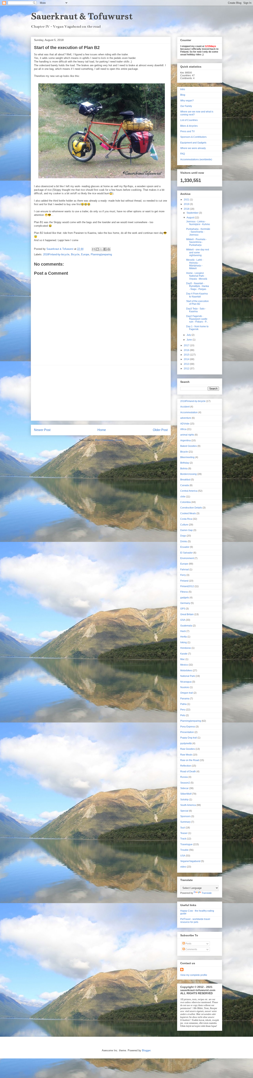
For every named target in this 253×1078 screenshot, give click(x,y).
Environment (187, 558)
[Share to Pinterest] (109, 249)
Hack (183, 631)
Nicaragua (186, 681)
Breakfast (185, 479)
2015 (187, 354)
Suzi (182, 827)
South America (188, 805)
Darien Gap (186, 530)
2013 (187, 364)
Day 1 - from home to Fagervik (197, 328)
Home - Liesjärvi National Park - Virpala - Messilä (196, 276)
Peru (182, 709)
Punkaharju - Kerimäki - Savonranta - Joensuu (198, 232)
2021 (187, 199)
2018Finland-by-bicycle (56, 254)
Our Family (186, 106)
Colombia (185, 502)
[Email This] (94, 249)
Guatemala (186, 625)
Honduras (185, 648)
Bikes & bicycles (189, 125)
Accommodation (189, 412)
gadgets (184, 597)
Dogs (183, 535)
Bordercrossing (188, 474)
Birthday (184, 462)
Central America (188, 490)
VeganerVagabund (190, 861)
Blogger (146, 1050)
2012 (187, 368)
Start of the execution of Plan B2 (197, 302)
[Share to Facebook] (105, 249)
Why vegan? (187, 100)
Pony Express (187, 726)
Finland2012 (187, 586)
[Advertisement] (100, 393)
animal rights (187, 434)
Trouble (184, 850)
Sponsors (185, 816)
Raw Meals (186, 754)
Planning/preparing (101, 254)
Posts (188, 943)
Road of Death (188, 771)
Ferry (183, 575)
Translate (207, 893)
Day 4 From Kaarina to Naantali (197, 295)
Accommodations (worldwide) (196, 159)
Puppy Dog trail (188, 737)
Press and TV (187, 131)
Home (101, 430)
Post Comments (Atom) (108, 440)
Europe (85, 254)
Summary (185, 822)
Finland (184, 580)
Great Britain (187, 614)
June (190, 339)
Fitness (184, 591)
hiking (183, 642)
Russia (184, 777)
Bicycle (75, 254)
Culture (184, 524)
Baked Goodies (188, 446)
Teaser (184, 833)
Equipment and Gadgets (193, 142)
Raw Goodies (187, 749)
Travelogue (186, 844)
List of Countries (189, 120)
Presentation (187, 732)
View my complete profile (193, 975)
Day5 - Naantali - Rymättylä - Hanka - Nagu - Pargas (197, 286)
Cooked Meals (188, 513)
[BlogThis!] (97, 249)
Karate (183, 653)
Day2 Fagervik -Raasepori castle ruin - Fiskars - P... (197, 319)
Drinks (183, 541)
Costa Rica (186, 519)
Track (183, 838)
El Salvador (186, 552)
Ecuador (184, 547)
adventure (185, 418)
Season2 (185, 782)
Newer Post (42, 430)
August (191, 217)
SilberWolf (185, 793)
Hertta (183, 636)
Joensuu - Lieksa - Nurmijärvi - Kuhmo (198, 223)
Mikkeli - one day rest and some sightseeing (197, 252)
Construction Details (191, 507)
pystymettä (186, 743)
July (189, 335)
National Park (187, 676)
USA (182, 855)
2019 (187, 204)
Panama (184, 698)
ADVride (184, 423)
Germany (185, 603)
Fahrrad (184, 569)
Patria (183, 704)
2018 (187, 208)
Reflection (185, 765)
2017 (187, 345)
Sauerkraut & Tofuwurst (82, 16)
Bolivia (184, 468)
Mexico (184, 664)
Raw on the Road (189, 760)
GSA (182, 620)
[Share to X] (101, 249)
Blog (182, 94)
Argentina (185, 440)
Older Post (160, 430)
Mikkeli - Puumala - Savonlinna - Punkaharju (196, 242)
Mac (182, 659)
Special (184, 810)
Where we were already (193, 148)
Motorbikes (186, 670)
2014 (187, 359)
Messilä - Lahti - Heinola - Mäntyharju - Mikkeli (194, 264)
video (183, 866)
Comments (191, 949)
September (193, 212)
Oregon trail (186, 692)
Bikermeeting (187, 457)
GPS (182, 608)
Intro (182, 89)
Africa (183, 429)
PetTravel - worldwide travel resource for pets (195, 920)
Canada (184, 485)
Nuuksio (184, 687)
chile (182, 496)
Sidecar (184, 788)
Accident (185, 406)
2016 (187, 350)
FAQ (182, 153)
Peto (182, 715)
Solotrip (184, 799)
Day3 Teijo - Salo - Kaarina (196, 310)
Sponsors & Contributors (193, 137)
